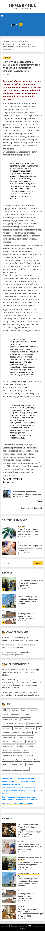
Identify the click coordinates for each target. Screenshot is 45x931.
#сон (26, 751)
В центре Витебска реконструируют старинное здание (26, 615)
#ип (39, 728)
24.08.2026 (23, 837)
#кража (6, 733)
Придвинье (22, 5)
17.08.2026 (23, 537)
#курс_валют (26, 733)
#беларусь (15, 714)
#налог (37, 733)
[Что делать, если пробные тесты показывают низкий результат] (9, 548)
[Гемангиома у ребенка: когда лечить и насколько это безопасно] (9, 846)
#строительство (9, 755)
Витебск (14, 764)
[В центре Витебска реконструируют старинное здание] (9, 617)
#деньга (22, 723)
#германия (26, 719)
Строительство (23, 876)
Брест (5, 764)
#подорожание (18, 742)
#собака (17, 751)
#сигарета (7, 751)
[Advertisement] (33, 24)
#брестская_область (10, 719)
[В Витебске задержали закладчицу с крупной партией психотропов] (9, 531)
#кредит (15, 733)
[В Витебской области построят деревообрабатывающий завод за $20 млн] (9, 830)
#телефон (29, 755)
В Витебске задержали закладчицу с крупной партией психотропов (28, 531)
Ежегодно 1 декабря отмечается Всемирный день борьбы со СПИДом (20, 672)
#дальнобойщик (9, 723)
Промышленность (24, 824)
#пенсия (6, 742)
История (20, 891)
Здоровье (21, 842)
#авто (23, 710)
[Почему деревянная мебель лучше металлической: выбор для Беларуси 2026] (9, 912)
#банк (5, 714)
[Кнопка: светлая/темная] (12, 25)
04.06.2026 (23, 553)
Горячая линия (36, 857)
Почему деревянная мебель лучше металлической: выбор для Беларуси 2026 (30, 912)
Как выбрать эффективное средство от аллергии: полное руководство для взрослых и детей (22, 790)
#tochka (15, 710)
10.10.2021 (7, 74)
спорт (26, 769)
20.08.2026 (23, 588)
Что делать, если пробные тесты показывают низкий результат (30, 547)
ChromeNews (34, 926)
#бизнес (25, 714)
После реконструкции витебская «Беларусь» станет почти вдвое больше (28, 600)
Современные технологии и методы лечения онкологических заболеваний (19, 798)
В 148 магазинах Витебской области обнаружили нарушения (30, 583)
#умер (18, 760)
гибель (30, 764)
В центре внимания (24, 857)
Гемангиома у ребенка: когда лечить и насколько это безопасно (30, 846)
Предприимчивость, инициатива (29, 874)
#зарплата (18, 728)
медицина (17, 769)
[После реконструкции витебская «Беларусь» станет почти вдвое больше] (9, 601)
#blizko (5, 710)
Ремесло (21, 906)
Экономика (34, 824)
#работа (20, 746)
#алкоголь (32, 710)
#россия (29, 746)
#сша (20, 755)
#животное (7, 728)
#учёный (27, 760)
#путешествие (8, 746)
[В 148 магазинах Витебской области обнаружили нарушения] (9, 584)
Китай (22, 764)
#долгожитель (34, 723)
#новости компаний (25, 737)
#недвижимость (9, 737)
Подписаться (20, 24)
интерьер (6, 769)
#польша (31, 742)
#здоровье (30, 728)
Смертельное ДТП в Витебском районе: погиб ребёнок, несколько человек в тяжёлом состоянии (20, 781)
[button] (2, 16)
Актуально (7, 58)
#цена (36, 760)
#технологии (8, 760)
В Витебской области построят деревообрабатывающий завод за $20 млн (29, 830)
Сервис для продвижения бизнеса (17, 803)
